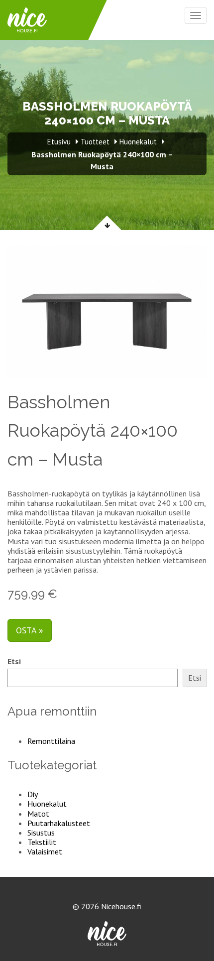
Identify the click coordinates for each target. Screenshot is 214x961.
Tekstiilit (41, 842)
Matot (38, 814)
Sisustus (41, 833)
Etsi (14, 661)
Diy (32, 794)
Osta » (29, 630)
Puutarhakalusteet (58, 823)
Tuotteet (95, 141)
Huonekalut (47, 804)
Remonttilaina (51, 741)
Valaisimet (44, 851)
